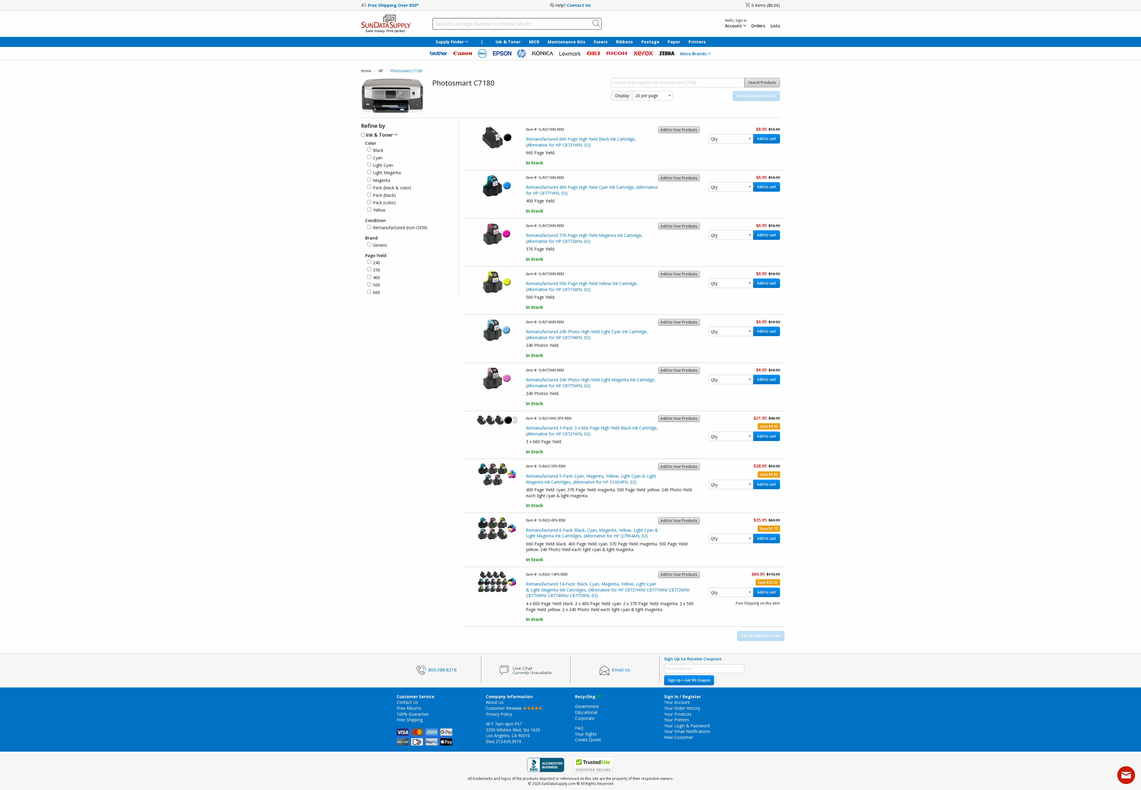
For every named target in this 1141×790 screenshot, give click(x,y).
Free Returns (409, 708)
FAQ (579, 728)
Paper (674, 42)
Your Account (677, 702)
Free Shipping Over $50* (393, 5)
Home (366, 70)
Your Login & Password (687, 725)
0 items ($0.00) (765, 5)
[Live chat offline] (1126, 775)
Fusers (601, 42)
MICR (534, 42)
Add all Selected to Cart (756, 95)
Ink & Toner (508, 42)
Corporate (585, 718)
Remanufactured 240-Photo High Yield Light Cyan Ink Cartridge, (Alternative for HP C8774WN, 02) (587, 334)
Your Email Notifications (687, 731)
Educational (586, 712)
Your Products (677, 714)
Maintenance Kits (566, 42)
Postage (650, 42)
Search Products (762, 82)
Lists (775, 26)
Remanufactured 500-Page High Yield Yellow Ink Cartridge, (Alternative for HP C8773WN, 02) (582, 286)
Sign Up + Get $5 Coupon (689, 680)
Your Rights (586, 734)
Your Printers (676, 720)
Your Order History (682, 708)
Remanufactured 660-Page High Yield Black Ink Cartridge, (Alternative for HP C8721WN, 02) (581, 142)
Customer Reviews (504, 708)
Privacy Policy (499, 714)
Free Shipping (410, 720)
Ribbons (624, 42)
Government (587, 706)
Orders (758, 26)
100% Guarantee (413, 714)
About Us (495, 702)
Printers (697, 42)
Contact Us (579, 5)
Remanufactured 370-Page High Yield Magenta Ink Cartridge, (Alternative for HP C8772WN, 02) (584, 238)
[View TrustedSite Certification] (593, 765)
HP (381, 70)
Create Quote (588, 739)
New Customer (678, 737)
